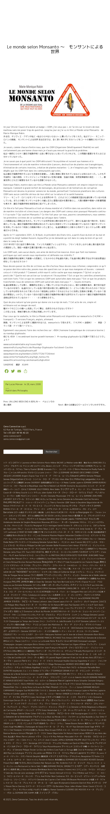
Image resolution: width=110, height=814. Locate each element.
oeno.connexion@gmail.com (16, 439)
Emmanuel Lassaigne (87, 641)
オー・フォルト (96, 512)
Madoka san (67, 743)
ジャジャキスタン (51, 532)
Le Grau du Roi (39, 687)
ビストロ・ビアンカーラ (91, 535)
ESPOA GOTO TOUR (74, 555)
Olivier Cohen (30, 713)
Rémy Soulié (21, 492)
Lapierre (85, 690)
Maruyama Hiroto (10, 549)
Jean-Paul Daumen (72, 605)
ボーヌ (12, 492)
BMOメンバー (9, 641)
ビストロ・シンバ (31, 479)
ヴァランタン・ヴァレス (18, 618)
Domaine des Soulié (15, 654)
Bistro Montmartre (83, 469)
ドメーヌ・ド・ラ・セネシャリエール (74, 532)
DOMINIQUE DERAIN (61, 671)
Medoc (66, 482)
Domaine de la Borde (11, 674)
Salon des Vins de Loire (15, 773)
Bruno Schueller (81, 680)
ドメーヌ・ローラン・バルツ (58, 549)
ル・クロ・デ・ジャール (15, 591)
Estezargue (77, 690)
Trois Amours (67, 638)
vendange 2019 (32, 773)
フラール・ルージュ (75, 496)
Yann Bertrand (63, 582)
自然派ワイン (93, 548)
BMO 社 (9, 664)
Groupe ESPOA (56, 730)
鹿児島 (77, 515)
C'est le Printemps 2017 (88, 750)
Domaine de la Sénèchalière (19, 716)
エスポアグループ (64, 756)
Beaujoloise (86, 756)
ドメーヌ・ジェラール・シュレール (77, 611)
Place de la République (28, 486)
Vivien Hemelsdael (49, 710)
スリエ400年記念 (43, 591)
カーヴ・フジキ (40, 733)
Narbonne (37, 562)
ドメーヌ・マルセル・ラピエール (88, 736)
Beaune (73, 779)
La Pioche (101, 776)
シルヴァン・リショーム (30, 641)
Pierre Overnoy (62, 506)
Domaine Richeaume (23, 585)
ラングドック (67, 489)
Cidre (24, 740)
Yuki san (78, 654)
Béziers (49, 466)
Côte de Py (24, 568)
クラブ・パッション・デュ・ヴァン (36, 703)
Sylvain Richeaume (83, 684)
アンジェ (29, 753)
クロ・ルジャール (41, 680)
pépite (62, 602)
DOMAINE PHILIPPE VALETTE (78, 740)
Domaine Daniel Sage (85, 727)
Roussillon (8, 687)
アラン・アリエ (31, 624)
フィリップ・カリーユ (78, 549)
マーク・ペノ (33, 548)
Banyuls (83, 667)
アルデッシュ (38, 716)
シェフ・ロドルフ (21, 489)
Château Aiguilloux (32, 667)
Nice (53, 776)
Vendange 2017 (36, 743)
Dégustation (16, 479)
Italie (67, 562)
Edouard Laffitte (78, 475)
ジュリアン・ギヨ (68, 700)
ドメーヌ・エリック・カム (79, 763)
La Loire (40, 472)
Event (78, 17)
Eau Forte (29, 539)
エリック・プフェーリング (64, 466)
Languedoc (90, 479)
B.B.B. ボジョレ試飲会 (31, 515)
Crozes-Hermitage (37, 697)
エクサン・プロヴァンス (84, 595)
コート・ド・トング (11, 703)
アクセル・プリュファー (33, 565)
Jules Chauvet (54, 601)
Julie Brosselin (65, 621)
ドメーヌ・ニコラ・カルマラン (74, 697)
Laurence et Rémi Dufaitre (33, 462)
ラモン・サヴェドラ (29, 779)
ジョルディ (16, 684)
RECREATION (33, 690)
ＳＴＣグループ (45, 670)
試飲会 (90, 700)
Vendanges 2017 (28, 720)
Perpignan (37, 525)
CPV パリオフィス (21, 542)
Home (19, 17)
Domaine (52, 17)
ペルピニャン (26, 496)
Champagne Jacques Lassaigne (18, 644)
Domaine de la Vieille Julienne (93, 575)
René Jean (23, 548)
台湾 (18, 496)
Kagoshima (82, 661)
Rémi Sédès (55, 489)
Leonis (101, 753)
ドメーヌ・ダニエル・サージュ (80, 631)
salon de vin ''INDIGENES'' (15, 571)
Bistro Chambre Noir (36, 763)
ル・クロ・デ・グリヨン (49, 479)
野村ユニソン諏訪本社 (26, 651)
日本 (67, 502)
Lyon (43, 545)
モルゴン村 (94, 518)
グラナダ (83, 545)
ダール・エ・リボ (28, 700)
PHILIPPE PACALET (12, 502)
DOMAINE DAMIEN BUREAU (95, 482)
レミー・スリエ (16, 723)
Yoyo (74, 727)
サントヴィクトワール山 (21, 664)
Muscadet (69, 736)
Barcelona (60, 786)
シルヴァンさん (40, 466)
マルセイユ (32, 472)
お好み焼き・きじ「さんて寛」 (60, 568)
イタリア (52, 756)
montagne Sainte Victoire (59, 525)
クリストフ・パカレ (84, 608)
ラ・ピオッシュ (76, 525)
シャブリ (79, 572)
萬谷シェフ (67, 720)
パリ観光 (44, 766)
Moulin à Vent (61, 618)
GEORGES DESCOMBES (75, 664)
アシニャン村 (28, 466)
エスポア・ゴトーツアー (35, 634)
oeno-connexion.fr (12, 436)
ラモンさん (41, 713)
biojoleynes (17, 670)
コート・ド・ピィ (68, 595)
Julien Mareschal (68, 654)
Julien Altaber (76, 786)
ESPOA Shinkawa (49, 588)
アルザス (25, 697)
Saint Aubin (98, 605)
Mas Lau (11, 753)
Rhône (49, 752)
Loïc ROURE (61, 486)
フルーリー (93, 539)
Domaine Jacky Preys (12, 552)
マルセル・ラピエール (57, 713)
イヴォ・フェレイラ (44, 736)
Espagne (53, 598)
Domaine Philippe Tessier (25, 750)
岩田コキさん (41, 499)
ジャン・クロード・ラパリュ (29, 746)
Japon (55, 783)
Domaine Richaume (95, 674)
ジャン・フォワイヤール (49, 621)
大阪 (37, 792)
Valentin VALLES (82, 677)
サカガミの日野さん (30, 730)
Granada (48, 469)
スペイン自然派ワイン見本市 (46, 608)
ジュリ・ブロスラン (51, 539)
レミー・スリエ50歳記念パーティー (52, 631)
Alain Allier (64, 479)
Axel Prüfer (29, 680)
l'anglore (94, 601)
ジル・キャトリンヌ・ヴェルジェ (20, 525)
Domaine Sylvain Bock (48, 542)
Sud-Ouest (52, 558)
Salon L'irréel (41, 578)
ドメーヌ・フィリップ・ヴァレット (62, 578)
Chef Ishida (61, 779)
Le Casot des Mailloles (49, 624)
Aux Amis (101, 578)
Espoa (85, 581)
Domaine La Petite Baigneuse (83, 707)
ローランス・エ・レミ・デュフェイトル (83, 558)
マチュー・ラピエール (39, 598)
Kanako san (40, 684)
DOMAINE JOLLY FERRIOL (39, 489)
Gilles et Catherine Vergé (64, 572)
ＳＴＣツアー (94, 552)
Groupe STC (92, 730)
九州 (13, 746)
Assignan (7, 582)
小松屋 (91, 779)
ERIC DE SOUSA (47, 515)
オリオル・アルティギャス (81, 505)
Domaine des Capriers (46, 779)
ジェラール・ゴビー (11, 486)
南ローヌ (44, 657)
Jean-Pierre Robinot (47, 486)
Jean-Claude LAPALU (55, 739)
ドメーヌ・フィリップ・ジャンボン (87, 568)
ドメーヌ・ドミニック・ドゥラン (85, 670)
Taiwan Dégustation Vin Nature (60, 733)
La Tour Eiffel (98, 717)
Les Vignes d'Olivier (77, 644)
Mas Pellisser (58, 736)
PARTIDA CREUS (58, 555)
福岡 (47, 674)
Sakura (35, 664)
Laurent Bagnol (55, 657)
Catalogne (19, 753)
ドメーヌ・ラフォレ (61, 753)
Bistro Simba (40, 720)
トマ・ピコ (7, 462)
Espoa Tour (34, 475)
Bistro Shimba (39, 644)
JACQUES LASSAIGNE (12, 476)
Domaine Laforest (89, 621)
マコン (45, 525)
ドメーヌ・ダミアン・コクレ (87, 703)
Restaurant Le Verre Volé (29, 766)
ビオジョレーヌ (16, 565)
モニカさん (38, 539)
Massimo (103, 548)
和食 (87, 664)
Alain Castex (99, 700)
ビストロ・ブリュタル (52, 743)
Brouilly (79, 651)
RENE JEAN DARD (90, 555)
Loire (21, 538)
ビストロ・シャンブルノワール (39, 555)
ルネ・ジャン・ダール (30, 657)
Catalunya (32, 595)
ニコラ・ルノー (54, 528)
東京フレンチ (90, 723)
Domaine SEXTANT (29, 631)
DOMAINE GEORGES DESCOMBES (76, 472)
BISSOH (75, 509)
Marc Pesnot (52, 687)
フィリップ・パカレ (48, 792)
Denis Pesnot (81, 700)
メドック (41, 740)
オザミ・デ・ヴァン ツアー (17, 743)
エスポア (78, 539)
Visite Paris (20, 638)
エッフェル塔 (15, 578)
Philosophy (34, 17)
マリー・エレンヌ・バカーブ (63, 469)
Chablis (43, 549)
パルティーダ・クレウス (45, 651)
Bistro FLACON (57, 512)
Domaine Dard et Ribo (80, 782)
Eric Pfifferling (77, 479)
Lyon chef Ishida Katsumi (77, 618)
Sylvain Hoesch (68, 515)
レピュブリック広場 (95, 591)
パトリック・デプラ (33, 710)
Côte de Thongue (10, 575)
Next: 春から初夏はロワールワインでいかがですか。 (82, 404)
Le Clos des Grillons (45, 749)
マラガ (13, 505)
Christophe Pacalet (32, 588)
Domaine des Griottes (24, 608)
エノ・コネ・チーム (65, 710)
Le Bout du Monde (53, 716)
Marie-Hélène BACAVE (54, 462)
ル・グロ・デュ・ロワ (87, 509)
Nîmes (18, 736)
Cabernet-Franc (68, 657)
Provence (63, 545)
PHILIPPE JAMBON (20, 581)
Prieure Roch (65, 667)
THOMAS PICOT (81, 519)
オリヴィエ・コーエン (58, 552)
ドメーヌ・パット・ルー (60, 591)
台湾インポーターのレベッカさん (55, 585)
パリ (76, 710)
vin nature (42, 595)
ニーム (80, 615)
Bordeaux (42, 769)
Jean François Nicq (54, 647)
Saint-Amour (73, 545)
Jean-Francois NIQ (78, 542)
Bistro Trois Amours (56, 769)
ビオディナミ (50, 644)
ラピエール (75, 667)
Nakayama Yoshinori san (55, 634)
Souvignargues (81, 713)
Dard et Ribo (79, 743)
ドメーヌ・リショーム (62, 509)
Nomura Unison (18, 733)
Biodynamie (64, 782)
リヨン (90, 697)
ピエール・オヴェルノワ (65, 651)
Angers (25, 475)
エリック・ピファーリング (86, 776)
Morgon (29, 733)
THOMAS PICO (70, 769)
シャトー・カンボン (40, 496)
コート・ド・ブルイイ (67, 598)
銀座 (75, 749)
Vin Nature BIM (57, 605)
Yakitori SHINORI (62, 694)
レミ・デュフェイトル (96, 545)
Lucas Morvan (16, 384)
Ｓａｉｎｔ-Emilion (31, 670)
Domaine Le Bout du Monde (37, 611)
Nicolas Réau (43, 730)
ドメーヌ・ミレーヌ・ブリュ (17, 783)
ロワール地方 (19, 512)
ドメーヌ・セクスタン (71, 730)
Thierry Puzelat (30, 469)
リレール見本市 (53, 595)
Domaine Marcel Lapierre (61, 680)
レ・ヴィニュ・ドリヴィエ (93, 572)
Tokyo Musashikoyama (51, 746)
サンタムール (30, 591)
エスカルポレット (77, 693)
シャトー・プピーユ (52, 472)
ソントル (70, 677)
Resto (90, 17)
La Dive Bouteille (86, 717)
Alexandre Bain (91, 634)
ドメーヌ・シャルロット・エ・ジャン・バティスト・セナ (81, 565)
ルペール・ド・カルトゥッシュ (91, 710)
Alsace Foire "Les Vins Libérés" (41, 618)
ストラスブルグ (85, 585)
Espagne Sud (21, 690)
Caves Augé (8, 726)
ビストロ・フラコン (97, 664)
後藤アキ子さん (21, 763)
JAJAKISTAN (56, 611)
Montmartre (82, 779)
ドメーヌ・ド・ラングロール (38, 605)
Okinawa (50, 720)
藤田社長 (44, 756)
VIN (68, 779)
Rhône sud (83, 772)
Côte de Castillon (14, 657)
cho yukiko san (39, 753)
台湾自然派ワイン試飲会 (86, 578)
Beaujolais (47, 561)
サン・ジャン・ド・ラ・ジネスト (41, 661)
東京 (47, 552)
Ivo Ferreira (94, 499)
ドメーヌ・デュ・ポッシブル (49, 700)
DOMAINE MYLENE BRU (59, 674)
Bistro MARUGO (28, 684)
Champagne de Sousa (34, 726)
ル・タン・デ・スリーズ (71, 624)
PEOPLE (58, 720)
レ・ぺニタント (64, 542)
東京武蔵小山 (60, 759)
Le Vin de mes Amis (85, 657)
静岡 (31, 582)
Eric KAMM (73, 552)
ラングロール (93, 753)
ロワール (51, 786)
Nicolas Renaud (25, 562)
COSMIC (95, 472)
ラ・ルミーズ (83, 588)
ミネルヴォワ (34, 568)
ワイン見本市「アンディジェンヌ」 (47, 575)
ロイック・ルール (96, 618)
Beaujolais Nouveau (40, 522)
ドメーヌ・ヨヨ (68, 628)
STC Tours (26, 552)
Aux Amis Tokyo (41, 529)
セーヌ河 (70, 713)
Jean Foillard (20, 555)
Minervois (44, 654)
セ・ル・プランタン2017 (91, 515)
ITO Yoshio (95, 756)
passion (17, 661)
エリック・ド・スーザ (96, 486)
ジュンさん (31, 615)
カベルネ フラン (68, 684)
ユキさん (57, 515)
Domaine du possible (77, 486)
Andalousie (8, 522)
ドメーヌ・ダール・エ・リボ (41, 782)
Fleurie (22, 605)
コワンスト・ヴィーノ (67, 687)
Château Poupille (10, 677)
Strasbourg (34, 542)
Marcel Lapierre (78, 752)
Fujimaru (43, 568)
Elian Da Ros (62, 558)
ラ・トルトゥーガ (29, 502)
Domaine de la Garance (96, 638)
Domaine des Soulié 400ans (60, 690)
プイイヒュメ (67, 746)
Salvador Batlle (52, 545)
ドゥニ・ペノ (32, 740)
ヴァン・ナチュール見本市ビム (35, 558)
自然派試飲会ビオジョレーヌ (52, 482)
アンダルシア (59, 562)
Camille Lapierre (76, 482)
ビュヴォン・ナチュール (13, 667)
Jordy (82, 529)
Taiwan (54, 703)
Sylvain (80, 687)
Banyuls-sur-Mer (52, 763)
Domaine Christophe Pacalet (88, 627)
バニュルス (28, 723)
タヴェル (37, 492)
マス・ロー (69, 776)
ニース (6, 578)
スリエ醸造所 (18, 482)
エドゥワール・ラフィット (24, 499)
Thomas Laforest (39, 601)
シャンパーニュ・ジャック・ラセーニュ (45, 628)
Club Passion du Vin (53, 684)
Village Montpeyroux (56, 664)
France (98, 624)
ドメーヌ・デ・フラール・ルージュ (55, 476)
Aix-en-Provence (30, 769)
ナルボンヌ (38, 789)
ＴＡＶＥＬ (44, 690)
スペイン (74, 584)
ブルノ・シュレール (25, 528)
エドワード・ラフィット (35, 786)
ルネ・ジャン (68, 647)
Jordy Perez (27, 687)
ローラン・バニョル (32, 535)
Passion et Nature (46, 759)
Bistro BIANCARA (95, 462)
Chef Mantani (62, 644)
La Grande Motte (48, 641)
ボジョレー (25, 598)
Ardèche (64, 763)
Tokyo (66, 786)
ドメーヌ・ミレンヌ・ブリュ (28, 776)
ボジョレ (44, 772)
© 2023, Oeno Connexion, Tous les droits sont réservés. (30, 799)
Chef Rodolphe (16, 730)
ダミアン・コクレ (50, 565)
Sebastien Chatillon (73, 535)
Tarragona (24, 578)
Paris (24, 660)
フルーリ (18, 687)
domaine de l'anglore (22, 522)
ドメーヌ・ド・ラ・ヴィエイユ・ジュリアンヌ (35, 505)
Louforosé (12, 532)
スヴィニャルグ (86, 605)
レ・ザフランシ (88, 624)
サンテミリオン (31, 512)
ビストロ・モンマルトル (17, 545)
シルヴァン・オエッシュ (47, 707)
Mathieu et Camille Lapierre (15, 694)
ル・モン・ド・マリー (83, 489)
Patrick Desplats (33, 756)
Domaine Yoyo (51, 581)
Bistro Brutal (18, 535)
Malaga (86, 614)
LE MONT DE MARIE (25, 532)
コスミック (77, 746)
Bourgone (30, 637)
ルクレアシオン (76, 582)
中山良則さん (19, 727)
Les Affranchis (20, 472)
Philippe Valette (17, 713)
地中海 (40, 469)
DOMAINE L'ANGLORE (67, 588)
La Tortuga (68, 750)
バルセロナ (83, 552)
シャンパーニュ (43, 502)
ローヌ (63, 538)
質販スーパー (8, 489)
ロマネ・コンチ (71, 615)
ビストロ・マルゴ (71, 773)
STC (19, 515)
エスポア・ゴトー (14, 740)
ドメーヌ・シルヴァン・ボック (77, 601)
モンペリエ (100, 723)
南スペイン (43, 664)
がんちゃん (76, 756)
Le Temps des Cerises (29, 621)
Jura (80, 598)
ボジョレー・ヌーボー (59, 522)
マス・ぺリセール (71, 512)
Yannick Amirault (56, 773)
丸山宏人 (11, 736)
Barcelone (8, 512)
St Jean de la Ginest (74, 634)
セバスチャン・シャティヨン (41, 572)
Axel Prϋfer (46, 776)
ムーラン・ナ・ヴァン (67, 703)
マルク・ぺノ (93, 492)
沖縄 (85, 746)
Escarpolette (75, 562)
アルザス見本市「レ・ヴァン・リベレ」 (48, 723)
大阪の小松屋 (19, 624)
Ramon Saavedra (58, 789)
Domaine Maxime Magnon (53, 535)
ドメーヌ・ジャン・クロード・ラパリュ (69, 492)
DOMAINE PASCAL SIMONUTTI (61, 766)
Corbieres (60, 776)
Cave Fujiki (58, 750)
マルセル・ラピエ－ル (22, 601)
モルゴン (60, 641)
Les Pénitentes (98, 684)
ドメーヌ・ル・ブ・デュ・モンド (58, 726)
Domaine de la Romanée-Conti (75, 499)
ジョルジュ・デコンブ (50, 667)
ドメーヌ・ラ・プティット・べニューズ (87, 720)
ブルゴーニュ (64, 706)
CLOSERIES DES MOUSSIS (75, 789)
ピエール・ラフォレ (15, 469)
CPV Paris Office (10, 651)
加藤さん (46, 789)
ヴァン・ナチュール (78, 674)
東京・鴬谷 (82, 462)
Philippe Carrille (34, 545)
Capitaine (70, 539)
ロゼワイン (17, 462)
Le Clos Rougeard (31, 654)
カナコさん (36, 585)
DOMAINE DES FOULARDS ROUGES (81, 759)
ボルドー (21, 710)
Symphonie (74, 522)
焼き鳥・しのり (44, 512)
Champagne (14, 621)
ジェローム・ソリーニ (12, 779)
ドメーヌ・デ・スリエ (20, 509)
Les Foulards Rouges (90, 562)
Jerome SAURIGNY (32, 482)
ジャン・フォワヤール (69, 717)
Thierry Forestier (57, 502)
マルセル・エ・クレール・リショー (41, 694)
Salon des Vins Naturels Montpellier (26, 647)
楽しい (20, 769)
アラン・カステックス (70, 529)
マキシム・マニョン (87, 522)
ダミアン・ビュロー (72, 575)
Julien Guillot (47, 492)
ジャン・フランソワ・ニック (55, 677)
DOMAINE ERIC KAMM (24, 793)
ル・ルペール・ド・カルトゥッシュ (24, 759)
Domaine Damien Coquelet (33, 674)
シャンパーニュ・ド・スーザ (30, 677)
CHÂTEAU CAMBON (84, 466)
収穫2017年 (38, 532)
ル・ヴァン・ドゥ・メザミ (41, 509)
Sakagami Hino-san (79, 591)
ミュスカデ (76, 621)
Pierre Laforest (28, 736)
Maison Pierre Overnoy (15, 786)
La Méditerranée (71, 462)
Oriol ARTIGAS (71, 641)
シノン (30, 492)
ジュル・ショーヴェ (66, 608)
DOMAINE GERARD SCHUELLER (16, 628)
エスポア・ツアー (81, 766)
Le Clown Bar (39, 582)
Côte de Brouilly (93, 693)
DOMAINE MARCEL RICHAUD (48, 637)
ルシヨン (79, 647)
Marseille (91, 667)
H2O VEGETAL (38, 552)
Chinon (24, 615)
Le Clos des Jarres (54, 499)
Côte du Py (89, 743)
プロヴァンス (32, 518)
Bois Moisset (17, 558)
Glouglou (42, 519)
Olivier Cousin (88, 786)
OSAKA (85, 539)
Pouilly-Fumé (97, 469)
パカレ (50, 654)
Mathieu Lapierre (97, 690)
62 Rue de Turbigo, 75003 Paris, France (22, 429)
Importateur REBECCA (83, 733)
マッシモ (6, 713)
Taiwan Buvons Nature (74, 723)
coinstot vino (8, 608)
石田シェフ (18, 611)
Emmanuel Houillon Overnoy (65, 661)
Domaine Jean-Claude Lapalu (60, 518)
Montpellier (88, 651)
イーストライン (93, 746)
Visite (67, 17)
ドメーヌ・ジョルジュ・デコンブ (50, 614)
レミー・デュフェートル (93, 647)
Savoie (87, 529)
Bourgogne (83, 512)
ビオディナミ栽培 (53, 697)
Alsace (56, 654)
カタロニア (17, 588)
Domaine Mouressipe (57, 496)
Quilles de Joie (8, 585)
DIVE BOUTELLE (79, 638)
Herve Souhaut (24, 575)
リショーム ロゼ (90, 525)
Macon (18, 641)
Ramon (83, 730)
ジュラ (32, 578)
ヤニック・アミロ (95, 582)
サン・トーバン (19, 634)
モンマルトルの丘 (26, 789)
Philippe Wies (13, 605)
